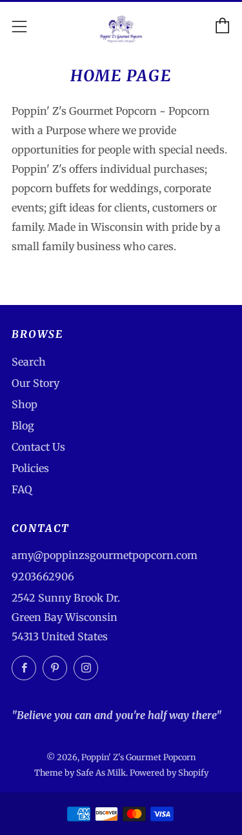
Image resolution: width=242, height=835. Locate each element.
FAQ (22, 489)
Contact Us (38, 446)
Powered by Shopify (169, 772)
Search (29, 361)
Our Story (35, 383)
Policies (30, 468)
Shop (24, 404)
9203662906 (43, 576)
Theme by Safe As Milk (80, 772)
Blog (23, 425)
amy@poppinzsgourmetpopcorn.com (104, 555)
